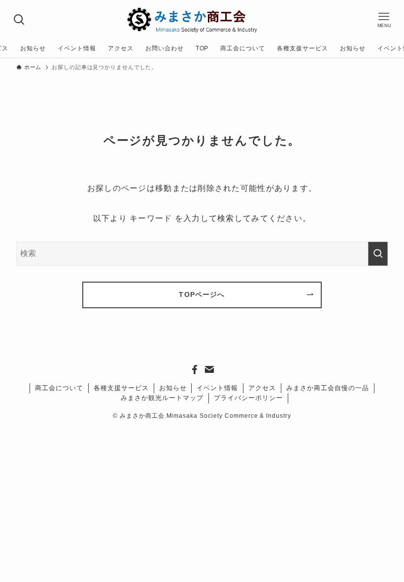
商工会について (59, 388)
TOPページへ (202, 294)
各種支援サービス (121, 388)
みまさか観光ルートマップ (162, 397)
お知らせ (173, 388)
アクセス (262, 388)
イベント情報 (217, 388)
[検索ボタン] (19, 19)
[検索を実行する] (378, 254)
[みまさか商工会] (202, 19)
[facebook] (195, 369)
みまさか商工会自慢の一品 (327, 388)
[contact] (209, 369)
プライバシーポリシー (248, 397)
